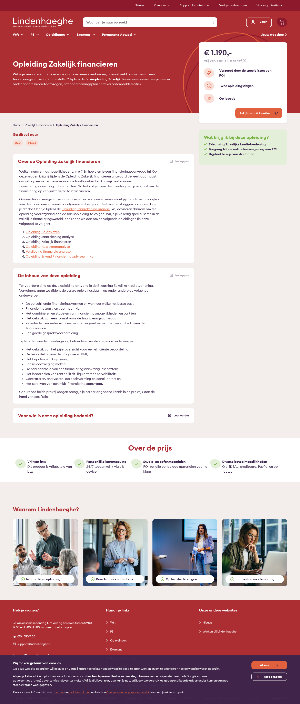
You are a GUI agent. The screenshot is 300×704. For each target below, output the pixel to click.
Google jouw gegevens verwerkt (127, 692)
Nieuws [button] (139, 5)
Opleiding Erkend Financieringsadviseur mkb (59, 256)
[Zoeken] (212, 22)
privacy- (58, 692)
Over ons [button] (160, 5)
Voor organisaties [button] (268, 5)
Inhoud (32, 142)
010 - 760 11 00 (26, 636)
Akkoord (266, 665)
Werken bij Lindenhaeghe (220, 631)
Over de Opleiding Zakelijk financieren (59, 161)
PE (33, 34)
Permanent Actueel (117, 34)
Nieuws (207, 622)
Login (263, 21)
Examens (84, 34)
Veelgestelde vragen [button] (233, 5)
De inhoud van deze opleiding (49, 275)
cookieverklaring (79, 692)
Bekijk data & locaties (255, 113)
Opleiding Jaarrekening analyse (86, 209)
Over (18, 142)
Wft (16, 34)
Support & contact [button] (193, 5)
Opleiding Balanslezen (43, 232)
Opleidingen (56, 34)
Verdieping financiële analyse (48, 251)
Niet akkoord (272, 676)
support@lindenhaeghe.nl (34, 644)
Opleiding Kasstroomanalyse (48, 246)
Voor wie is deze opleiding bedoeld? (55, 415)
